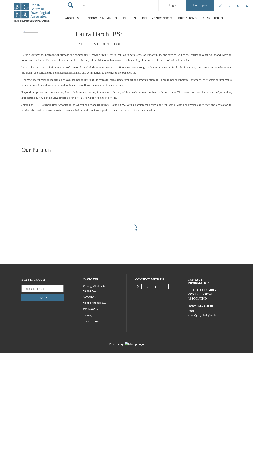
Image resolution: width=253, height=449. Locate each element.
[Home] (31, 12)
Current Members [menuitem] (155, 18)
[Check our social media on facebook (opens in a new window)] (138, 286)
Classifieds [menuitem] (211, 18)
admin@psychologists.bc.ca (204, 315)
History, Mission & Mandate (94, 288)
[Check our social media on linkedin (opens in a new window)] (165, 286)
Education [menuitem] (186, 18)
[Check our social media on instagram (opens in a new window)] (156, 286)
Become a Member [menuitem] (100, 18)
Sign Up (42, 297)
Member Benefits (93, 302)
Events (87, 315)
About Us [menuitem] (72, 18)
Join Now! (89, 308)
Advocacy (89, 296)
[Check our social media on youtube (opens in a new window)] (147, 287)
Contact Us (89, 321)
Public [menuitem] (128, 18)
